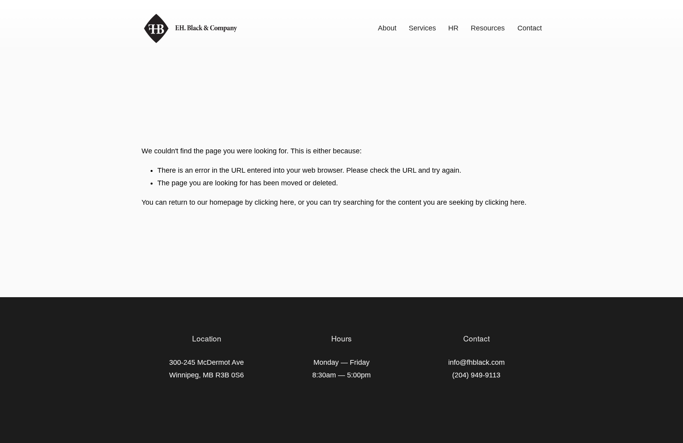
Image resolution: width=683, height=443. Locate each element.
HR (453, 28)
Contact (529, 28)
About (387, 28)
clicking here (274, 202)
